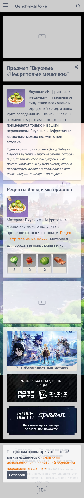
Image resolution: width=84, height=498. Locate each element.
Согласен (17, 475)
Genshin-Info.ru (31, 6)
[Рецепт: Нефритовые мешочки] (17, 206)
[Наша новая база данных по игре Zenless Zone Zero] (42, 388)
